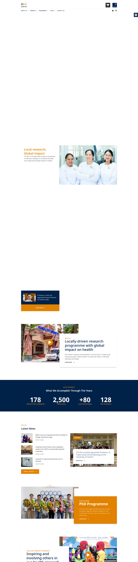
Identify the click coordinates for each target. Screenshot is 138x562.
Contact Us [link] (60, 10)
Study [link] (52, 10)
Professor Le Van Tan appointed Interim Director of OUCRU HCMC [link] (46, 297)
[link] (136, 15)
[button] (49, 485)
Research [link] (33, 10)
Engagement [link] (43, 10)
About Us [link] (24, 10)
